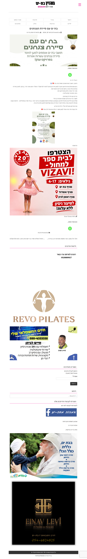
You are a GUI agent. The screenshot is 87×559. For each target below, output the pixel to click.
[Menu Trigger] (80, 4)
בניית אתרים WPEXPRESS (43, 556)
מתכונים (17, 23)
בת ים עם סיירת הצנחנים (43, 28)
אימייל (74, 376)
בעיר (52, 20)
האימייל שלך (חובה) (71, 373)
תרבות (35, 20)
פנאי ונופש (17, 20)
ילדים (69, 23)
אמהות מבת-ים (72, 425)
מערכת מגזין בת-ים (32, 32)
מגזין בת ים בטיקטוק (71, 430)
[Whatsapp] (70, 73)
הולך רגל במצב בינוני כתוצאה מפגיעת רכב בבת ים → (62, 239)
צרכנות (52, 23)
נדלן (35, 23)
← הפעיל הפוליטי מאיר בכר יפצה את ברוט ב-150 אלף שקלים (27, 239)
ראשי (69, 20)
